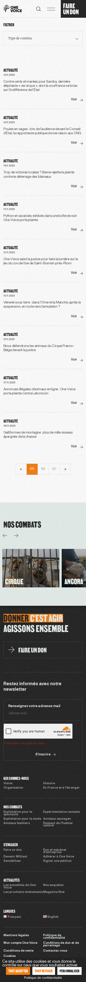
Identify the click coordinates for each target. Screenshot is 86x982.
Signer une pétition (57, 861)
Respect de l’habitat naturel (58, 824)
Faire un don (12, 850)
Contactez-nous (55, 951)
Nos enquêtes (53, 885)
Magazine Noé (53, 892)
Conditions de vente (18, 951)
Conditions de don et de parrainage (61, 944)
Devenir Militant (15, 856)
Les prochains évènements (23, 892)
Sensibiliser (12, 861)
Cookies (9, 956)
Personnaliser (70, 970)
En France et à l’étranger (61, 788)
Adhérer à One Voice (58, 856)
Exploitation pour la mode (22, 819)
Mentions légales (16, 935)
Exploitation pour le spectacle (17, 813)
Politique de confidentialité (54, 936)
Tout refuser (44, 970)
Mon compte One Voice (20, 943)
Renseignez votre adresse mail (34, 706)
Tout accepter (18, 970)
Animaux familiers (16, 823)
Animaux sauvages (57, 819)
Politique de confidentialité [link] (43, 977)
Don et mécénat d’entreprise (54, 851)
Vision (8, 783)
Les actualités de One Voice (19, 886)
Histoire (49, 783)
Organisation (13, 788)
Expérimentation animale (61, 812)
